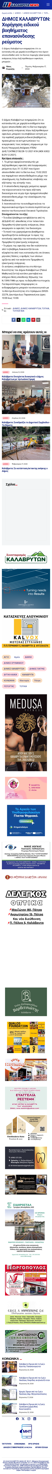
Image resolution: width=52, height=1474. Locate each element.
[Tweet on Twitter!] (19, 320)
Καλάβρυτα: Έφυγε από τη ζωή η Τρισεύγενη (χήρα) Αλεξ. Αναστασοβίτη (32, 1406)
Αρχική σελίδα (7, 13)
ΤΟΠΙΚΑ (47, 13)
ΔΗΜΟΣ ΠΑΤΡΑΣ (37, 669)
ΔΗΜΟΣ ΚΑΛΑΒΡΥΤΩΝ (32, 13)
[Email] (38, 320)
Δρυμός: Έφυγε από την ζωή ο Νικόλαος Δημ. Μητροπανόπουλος (33, 1392)
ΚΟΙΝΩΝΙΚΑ (9, 680)
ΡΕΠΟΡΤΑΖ (9, 686)
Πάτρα (37, 680)
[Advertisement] (26, 956)
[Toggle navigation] (48, 4)
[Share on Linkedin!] (28, 320)
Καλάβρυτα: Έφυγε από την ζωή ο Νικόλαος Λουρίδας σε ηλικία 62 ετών (34, 1379)
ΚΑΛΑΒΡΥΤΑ (27, 674)
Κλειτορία (24, 680)
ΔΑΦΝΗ (28, 657)
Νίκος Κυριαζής (10, 67)
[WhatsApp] (23, 320)
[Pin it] (33, 320)
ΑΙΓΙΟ (6, 657)
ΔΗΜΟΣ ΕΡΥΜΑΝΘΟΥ (13, 663)
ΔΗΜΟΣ (18, 13)
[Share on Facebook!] (14, 320)
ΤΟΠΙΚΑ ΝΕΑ (18, 311)
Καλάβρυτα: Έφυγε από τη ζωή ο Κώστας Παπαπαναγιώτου (32, 1365)
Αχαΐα (17, 657)
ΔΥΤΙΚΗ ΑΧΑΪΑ (10, 674)
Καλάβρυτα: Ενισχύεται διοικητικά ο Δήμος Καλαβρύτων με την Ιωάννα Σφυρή (23, 378)
